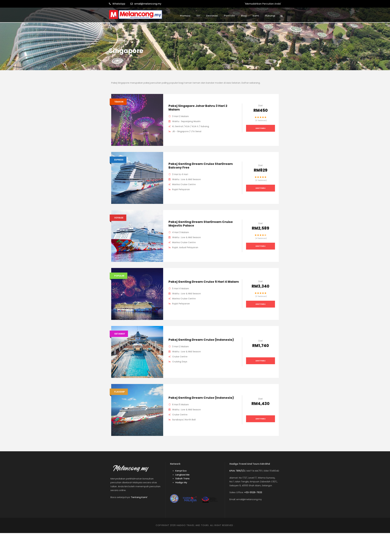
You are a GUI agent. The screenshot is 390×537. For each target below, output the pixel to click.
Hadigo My (181, 482)
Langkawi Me (182, 474)
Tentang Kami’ (139, 497)
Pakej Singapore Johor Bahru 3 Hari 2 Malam (197, 108)
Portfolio (229, 15)
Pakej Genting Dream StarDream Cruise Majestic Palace (200, 224)
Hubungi (270, 15)
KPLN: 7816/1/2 (237, 470)
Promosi (185, 15)
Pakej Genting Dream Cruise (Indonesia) (201, 340)
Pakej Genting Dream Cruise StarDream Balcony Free (200, 166)
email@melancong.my (147, 3)
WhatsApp (118, 3)
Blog (244, 15)
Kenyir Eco (181, 470)
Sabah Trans (182, 478)
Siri (198, 15)
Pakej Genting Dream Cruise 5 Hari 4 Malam (203, 282)
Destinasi (212, 15)
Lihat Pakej (260, 128)
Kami (256, 15)
